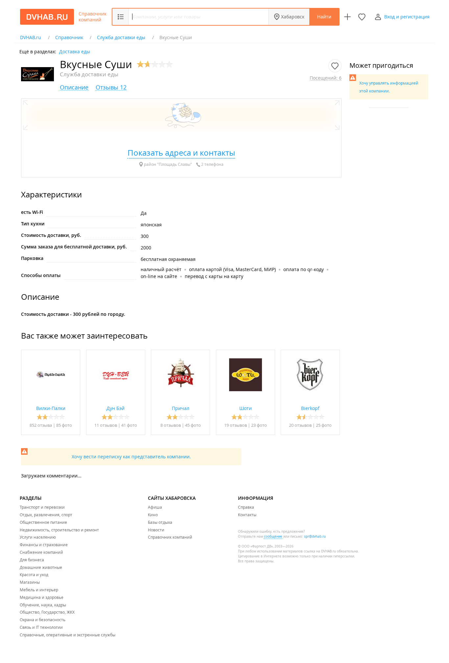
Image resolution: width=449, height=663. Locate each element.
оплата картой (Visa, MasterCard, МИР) (232, 269)
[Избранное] (362, 17)
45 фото (193, 425)
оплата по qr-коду (303, 269)
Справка (246, 507)
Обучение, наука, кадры (43, 604)
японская (151, 224)
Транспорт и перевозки (42, 507)
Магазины (30, 582)
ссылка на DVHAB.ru (320, 551)
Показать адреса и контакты (181, 152)
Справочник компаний (92, 17)
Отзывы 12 (111, 87)
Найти (324, 16)
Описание (74, 87)
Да (144, 213)
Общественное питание (43, 522)
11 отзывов (105, 425)
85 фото (64, 425)
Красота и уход (34, 574)
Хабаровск (292, 16)
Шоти (245, 408)
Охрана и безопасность (42, 619)
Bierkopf (310, 408)
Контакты (247, 514)
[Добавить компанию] (347, 17)
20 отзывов (300, 425)
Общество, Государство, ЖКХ (47, 612)
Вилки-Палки (50, 408)
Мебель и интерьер (39, 589)
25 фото (324, 425)
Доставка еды (74, 51)
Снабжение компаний (41, 552)
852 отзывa (41, 425)
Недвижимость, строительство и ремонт (59, 529)
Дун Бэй (115, 408)
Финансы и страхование (44, 544)
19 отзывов (235, 425)
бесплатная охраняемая (168, 259)
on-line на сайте (159, 276)
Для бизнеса (32, 559)
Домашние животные (41, 567)
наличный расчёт (161, 269)
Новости (156, 529)
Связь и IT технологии (41, 627)
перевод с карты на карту (214, 276)
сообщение (273, 536)
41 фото (129, 425)
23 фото (259, 425)
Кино (153, 514)
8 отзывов (170, 425)
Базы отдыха (160, 522)
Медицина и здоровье (41, 597)
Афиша (155, 507)
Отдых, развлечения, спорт (46, 514)
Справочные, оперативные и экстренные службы (67, 634)
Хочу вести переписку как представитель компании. (131, 456)
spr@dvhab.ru (315, 536)
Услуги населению (38, 537)
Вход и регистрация (407, 16)
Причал (180, 408)
